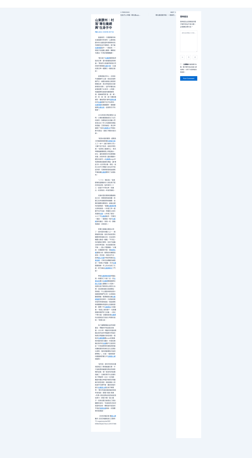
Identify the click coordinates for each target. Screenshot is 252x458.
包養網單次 (108, 268)
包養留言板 (111, 141)
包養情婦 (98, 48)
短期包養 (113, 100)
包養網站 (107, 307)
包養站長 (101, 107)
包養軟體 (101, 338)
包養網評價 (112, 206)
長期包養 (103, 408)
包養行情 (107, 66)
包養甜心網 (111, 356)
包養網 (107, 58)
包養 (99, 102)
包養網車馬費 (106, 276)
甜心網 (113, 416)
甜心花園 (101, 258)
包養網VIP (107, 128)
